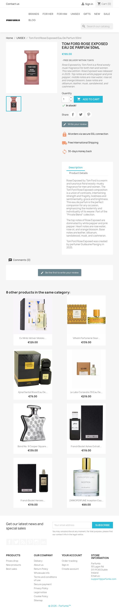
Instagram (37, 542)
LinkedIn (43, 542)
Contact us (12, 4)
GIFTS (87, 14)
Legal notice (40, 592)
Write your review (77, 124)
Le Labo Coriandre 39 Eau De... (86, 392)
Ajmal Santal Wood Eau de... (32, 392)
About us (39, 564)
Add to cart (88, 99)
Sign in (65, 564)
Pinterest (89, 114)
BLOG (32, 20)
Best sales (11, 568)
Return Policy (41, 568)
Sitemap (38, 600)
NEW (97, 14)
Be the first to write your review (62, 272)
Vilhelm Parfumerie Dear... (86, 338)
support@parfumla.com (103, 578)
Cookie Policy (41, 596)
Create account (70, 568)
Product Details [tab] (78, 173)
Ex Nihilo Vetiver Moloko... (33, 338)
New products (13, 564)
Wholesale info (42, 572)
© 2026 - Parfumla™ (59, 606)
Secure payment (43, 584)
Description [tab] (76, 167)
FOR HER (48, 14)
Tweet (81, 114)
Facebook (9, 542)
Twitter (16, 542)
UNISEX (75, 14)
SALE (107, 14)
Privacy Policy (41, 588)
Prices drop (12, 560)
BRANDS (34, 14)
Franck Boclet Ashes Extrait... (86, 446)
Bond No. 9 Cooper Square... (33, 446)
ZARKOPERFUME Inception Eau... (86, 500)
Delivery (38, 560)
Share (73, 114)
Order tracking (69, 560)
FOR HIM (62, 14)
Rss (23, 542)
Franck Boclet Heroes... (33, 500)
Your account (72, 555)
